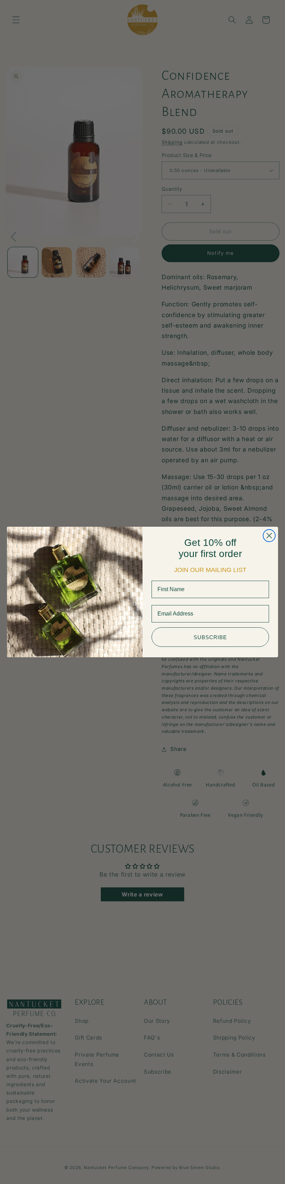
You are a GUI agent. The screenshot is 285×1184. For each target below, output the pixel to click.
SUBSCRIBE (210, 637)
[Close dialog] (269, 536)
